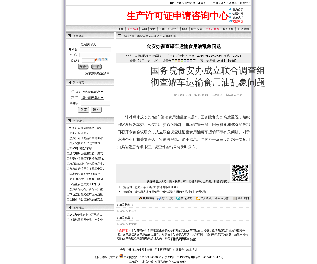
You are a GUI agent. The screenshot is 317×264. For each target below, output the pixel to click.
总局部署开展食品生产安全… (87, 220)
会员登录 (231, 3)
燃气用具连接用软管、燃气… (87, 153)
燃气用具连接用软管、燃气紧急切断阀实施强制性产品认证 (171, 191)
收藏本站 (237, 13)
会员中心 (245, 3)
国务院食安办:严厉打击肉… (86, 143)
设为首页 (237, 9)
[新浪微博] (285, 94)
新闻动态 (156, 36)
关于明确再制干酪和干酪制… (87, 179)
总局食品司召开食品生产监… (87, 189)
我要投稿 (148, 198)
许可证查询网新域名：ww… (86, 128)
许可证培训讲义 (79, 133)
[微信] (277, 94)
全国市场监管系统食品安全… (87, 199)
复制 (232, 60)
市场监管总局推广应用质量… (87, 194)
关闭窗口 (243, 198)
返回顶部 (223, 198)
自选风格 (243, 29)
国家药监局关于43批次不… (86, 174)
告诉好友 (186, 198)
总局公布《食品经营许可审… (87, 138)
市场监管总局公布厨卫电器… (87, 168)
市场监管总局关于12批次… (86, 184)
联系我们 (237, 17)
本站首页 (142, 36)
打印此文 (167, 198)
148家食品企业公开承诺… (85, 214)
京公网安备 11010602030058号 (144, 257)
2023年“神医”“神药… (82, 148)
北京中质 (148, 261)
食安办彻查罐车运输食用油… (87, 158)
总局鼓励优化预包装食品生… (87, 163)
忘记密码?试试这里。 (98, 73)
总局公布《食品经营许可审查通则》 (157, 187)
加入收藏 (206, 198)
